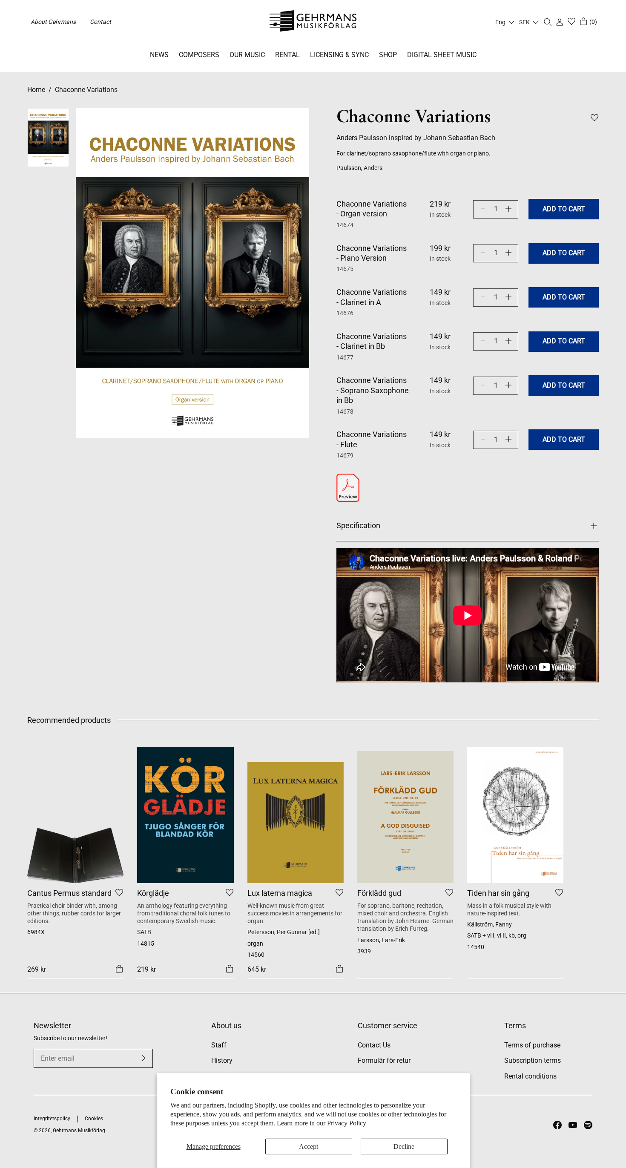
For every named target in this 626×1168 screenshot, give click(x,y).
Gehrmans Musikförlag (79, 1130)
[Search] (547, 22)
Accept (308, 1146)
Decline (403, 1146)
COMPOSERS (199, 55)
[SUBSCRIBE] (143, 1058)
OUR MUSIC (247, 55)
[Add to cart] (119, 969)
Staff (219, 1045)
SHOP (388, 55)
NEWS (159, 55)
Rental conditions (530, 1076)
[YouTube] (573, 1125)
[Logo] (313, 22)
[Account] (559, 22)
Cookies (94, 1119)
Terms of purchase (532, 1045)
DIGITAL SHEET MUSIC (442, 55)
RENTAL (287, 55)
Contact (100, 21)
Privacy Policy (346, 1123)
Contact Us (374, 1045)
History (222, 1060)
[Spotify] (588, 1125)
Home (36, 90)
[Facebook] (557, 1125)
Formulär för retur (384, 1060)
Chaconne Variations (86, 90)
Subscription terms (532, 1060)
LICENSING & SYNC (339, 55)
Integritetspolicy (52, 1119)
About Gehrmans (53, 21)
